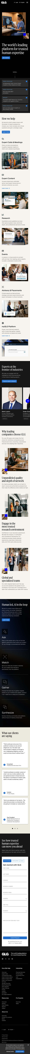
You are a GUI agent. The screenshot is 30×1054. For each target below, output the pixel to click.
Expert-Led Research (7, 980)
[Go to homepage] (5, 954)
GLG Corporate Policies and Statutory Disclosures (12, 1040)
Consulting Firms (20, 975)
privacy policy (18, 943)
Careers (4, 1020)
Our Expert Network (7, 994)
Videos (3, 1008)
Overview (4, 972)
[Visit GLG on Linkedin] (2, 959)
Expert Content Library (7, 977)
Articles (4, 1003)
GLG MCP (4, 993)
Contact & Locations (7, 1017)
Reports (4, 1006)
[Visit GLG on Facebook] (12, 959)
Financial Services (20, 972)
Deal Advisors (5, 986)
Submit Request (15, 937)
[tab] (7, 860)
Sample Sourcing (6, 983)
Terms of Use (5, 1036)
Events (3, 989)
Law (17, 977)
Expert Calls (5, 974)
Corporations (19, 978)
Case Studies (5, 1005)
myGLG (3, 991)
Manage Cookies (10, 1051)
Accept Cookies (19, 1051)
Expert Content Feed (7, 978)
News (3, 1019)
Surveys (4, 981)
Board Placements (6, 985)
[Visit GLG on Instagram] (9, 959)
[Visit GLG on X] (5, 959)
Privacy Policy (5, 1035)
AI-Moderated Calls (6, 975)
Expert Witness (5, 988)
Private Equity (19, 974)
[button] (16, 2)
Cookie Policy (5, 1038)
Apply (17, 1003)
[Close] (28, 1045)
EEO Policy (4, 1042)
